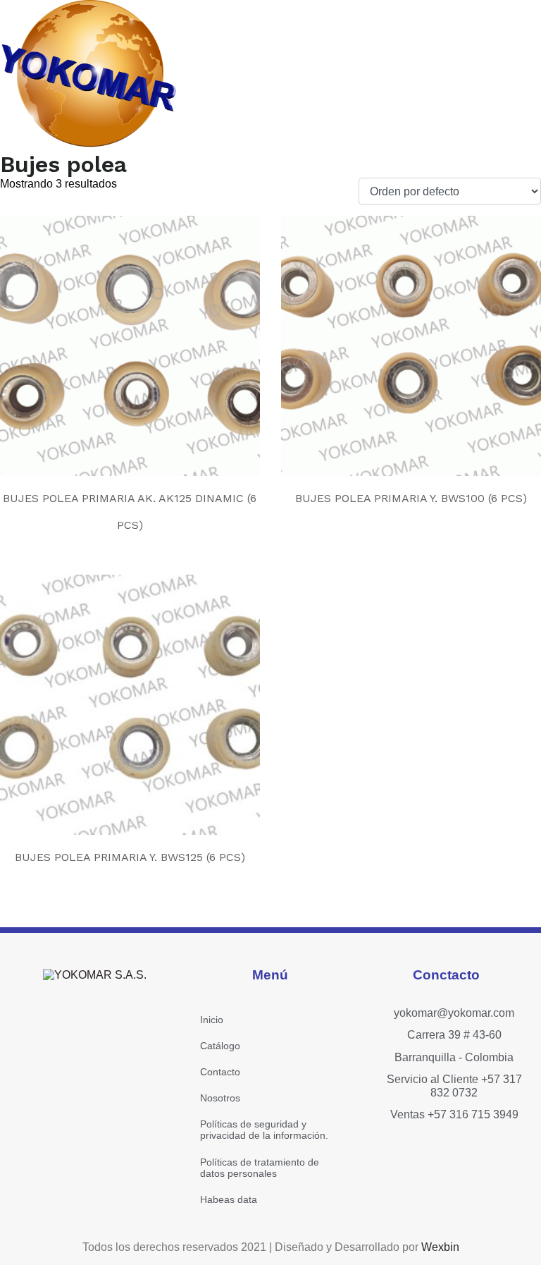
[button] (398, 75)
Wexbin (440, 1247)
